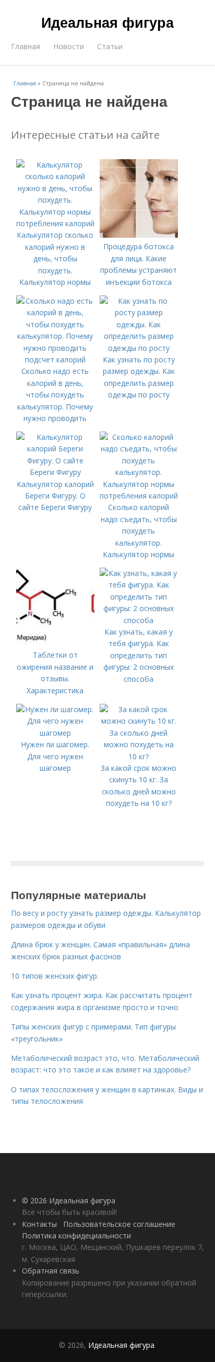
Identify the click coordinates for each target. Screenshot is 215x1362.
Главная (25, 46)
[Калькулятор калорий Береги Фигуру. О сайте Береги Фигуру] (55, 472)
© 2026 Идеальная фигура (68, 1200)
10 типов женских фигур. (55, 976)
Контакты (39, 1224)
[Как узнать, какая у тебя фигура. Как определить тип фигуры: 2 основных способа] (139, 620)
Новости (68, 46)
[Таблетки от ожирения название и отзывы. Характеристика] (55, 643)
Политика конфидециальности (76, 1236)
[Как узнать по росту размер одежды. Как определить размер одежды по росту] (139, 348)
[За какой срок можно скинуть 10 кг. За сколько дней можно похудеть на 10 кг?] (139, 756)
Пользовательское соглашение (119, 1224)
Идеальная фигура (107, 22)
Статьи (110, 46)
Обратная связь (50, 1271)
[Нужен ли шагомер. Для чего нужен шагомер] (55, 733)
